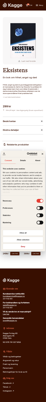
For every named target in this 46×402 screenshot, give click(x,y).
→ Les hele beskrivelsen (12, 97)
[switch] (40, 208)
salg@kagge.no (10, 305)
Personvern (8, 368)
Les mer (15, 254)
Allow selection (23, 240)
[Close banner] (42, 154)
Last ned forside (28, 61)
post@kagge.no (10, 320)
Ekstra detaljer (11, 130)
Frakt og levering (10, 364)
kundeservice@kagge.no (14, 296)
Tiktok (5, 387)
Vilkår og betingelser (12, 356)
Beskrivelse (9, 121)
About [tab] (37, 160)
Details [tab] (23, 160)
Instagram (7, 391)
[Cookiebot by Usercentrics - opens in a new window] (28, 153)
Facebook (7, 383)
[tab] (23, 121)
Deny (23, 246)
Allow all (23, 233)
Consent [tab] (8, 160)
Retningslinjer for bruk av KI (15, 372)
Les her (6, 314)
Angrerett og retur (11, 360)
